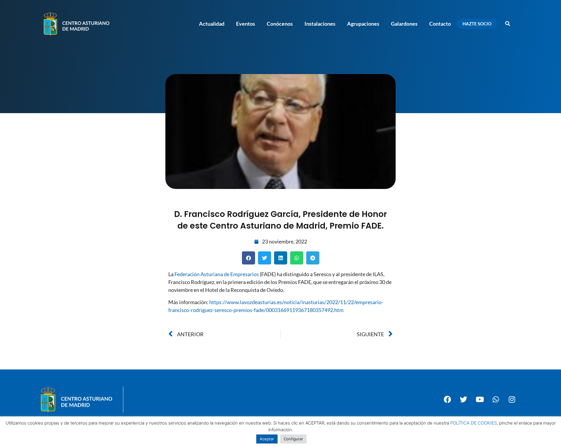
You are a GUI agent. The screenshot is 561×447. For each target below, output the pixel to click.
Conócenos (280, 24)
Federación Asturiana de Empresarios (216, 274)
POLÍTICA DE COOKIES (473, 423)
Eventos (245, 24)
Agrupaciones (363, 24)
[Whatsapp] (496, 399)
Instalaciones (319, 24)
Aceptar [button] (267, 439)
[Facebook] (447, 399)
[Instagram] (512, 399)
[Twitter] (463, 399)
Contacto (440, 24)
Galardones (404, 24)
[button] (507, 23)
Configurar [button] (293, 439)
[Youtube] (479, 399)
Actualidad (211, 24)
